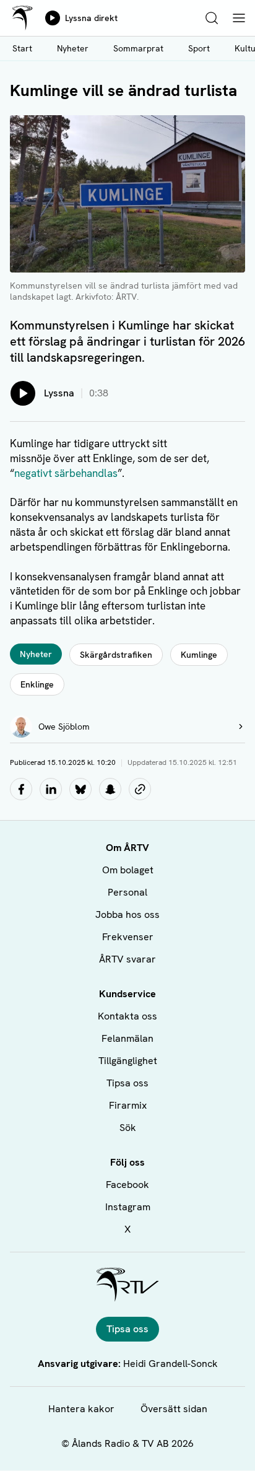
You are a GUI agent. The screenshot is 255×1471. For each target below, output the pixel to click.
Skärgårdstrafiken (116, 654)
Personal (127, 892)
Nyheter (73, 48)
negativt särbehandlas (66, 473)
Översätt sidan (173, 1408)
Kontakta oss (127, 1016)
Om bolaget (127, 869)
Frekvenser (127, 936)
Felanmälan (127, 1038)
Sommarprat (138, 48)
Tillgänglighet (127, 1060)
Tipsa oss (127, 1082)
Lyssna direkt (91, 18)
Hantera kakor (81, 1408)
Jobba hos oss (127, 914)
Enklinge (37, 684)
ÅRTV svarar (127, 959)
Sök (127, 1127)
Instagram (127, 1206)
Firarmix (128, 1105)
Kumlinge (199, 654)
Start (22, 48)
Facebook (127, 1184)
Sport (199, 48)
